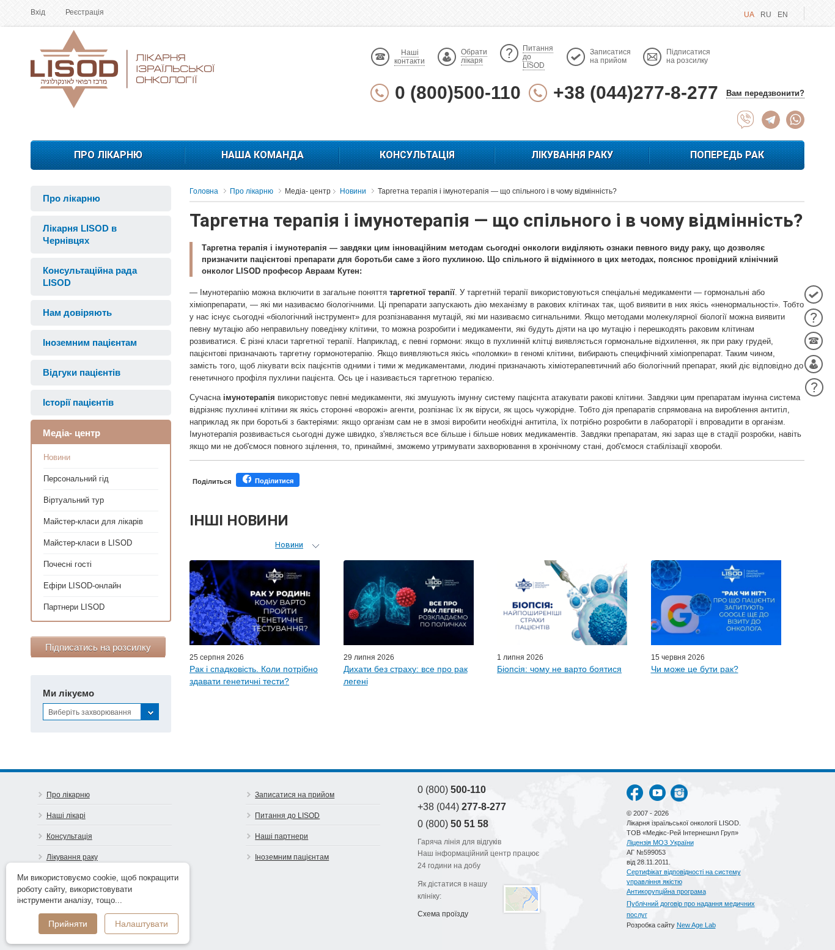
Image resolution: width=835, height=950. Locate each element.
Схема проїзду (443, 914)
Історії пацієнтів (78, 402)
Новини (56, 457)
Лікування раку (572, 155)
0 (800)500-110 (458, 92)
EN (783, 14)
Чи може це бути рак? (694, 669)
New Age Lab (696, 925)
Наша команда (262, 155)
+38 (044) (462, 807)
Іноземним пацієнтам (90, 342)
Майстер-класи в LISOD (87, 542)
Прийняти (67, 924)
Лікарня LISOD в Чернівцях (80, 234)
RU (765, 14)
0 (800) (452, 789)
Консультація (417, 155)
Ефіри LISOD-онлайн (82, 585)
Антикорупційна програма (666, 891)
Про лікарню (108, 155)
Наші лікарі (66, 815)
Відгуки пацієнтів (81, 372)
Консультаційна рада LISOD (90, 276)
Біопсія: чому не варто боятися (559, 669)
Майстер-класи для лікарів (93, 521)
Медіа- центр (71, 433)
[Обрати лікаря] (813, 364)
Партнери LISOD (74, 607)
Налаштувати (141, 924)
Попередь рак (727, 155)
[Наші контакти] (813, 341)
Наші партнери (281, 836)
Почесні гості (67, 564)
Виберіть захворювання (89, 712)
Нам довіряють (77, 312)
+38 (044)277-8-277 (635, 92)
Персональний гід (76, 478)
